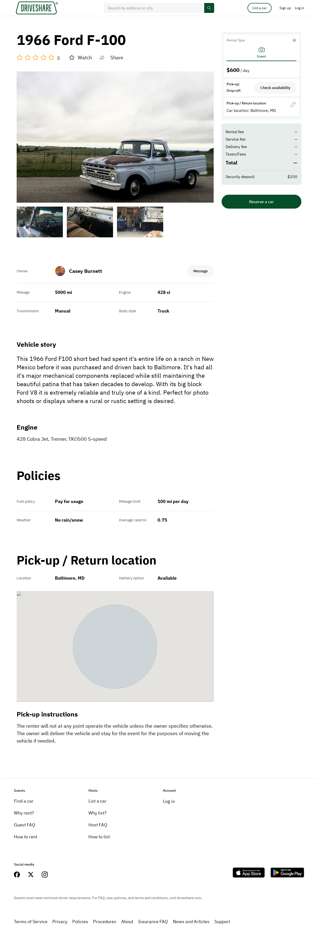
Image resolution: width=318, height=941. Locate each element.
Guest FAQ (24, 825)
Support (222, 921)
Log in (169, 801)
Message (200, 271)
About (127, 921)
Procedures (104, 921)
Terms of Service (30, 921)
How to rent (25, 837)
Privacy (59, 921)
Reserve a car (261, 201)
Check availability (275, 87)
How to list (99, 837)
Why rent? (24, 813)
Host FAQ (97, 825)
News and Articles (191, 921)
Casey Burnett (85, 271)
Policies (80, 921)
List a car (259, 8)
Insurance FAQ (153, 921)
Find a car (24, 801)
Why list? (97, 813)
